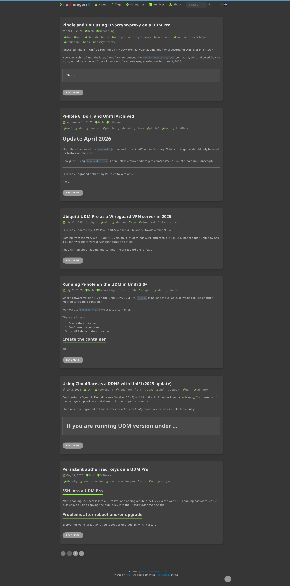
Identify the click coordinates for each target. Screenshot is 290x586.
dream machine (92, 481)
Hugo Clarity (163, 574)
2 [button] (75, 553)
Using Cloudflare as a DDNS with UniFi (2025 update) (117, 383)
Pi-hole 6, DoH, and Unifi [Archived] (99, 116)
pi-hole (110, 128)
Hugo (129, 574)
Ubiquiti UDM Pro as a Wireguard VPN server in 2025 (117, 216)
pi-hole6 (125, 128)
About (177, 4)
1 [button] (69, 553)
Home (102, 4)
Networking (107, 31)
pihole (140, 128)
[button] (63, 553)
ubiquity (71, 481)
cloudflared (163, 37)
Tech (91, 31)
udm (106, 37)
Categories (137, 4)
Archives (158, 4)
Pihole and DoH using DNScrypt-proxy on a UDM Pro (117, 25)
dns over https (196, 37)
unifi (79, 37)
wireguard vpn (169, 222)
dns (68, 37)
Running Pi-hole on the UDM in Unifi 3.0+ (105, 284)
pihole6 (154, 128)
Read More (73, 92)
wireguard (148, 222)
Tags (118, 4)
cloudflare (73, 42)
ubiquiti (92, 37)
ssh (170, 481)
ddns (150, 389)
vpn (133, 222)
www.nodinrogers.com (154, 571)
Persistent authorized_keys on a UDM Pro (105, 469)
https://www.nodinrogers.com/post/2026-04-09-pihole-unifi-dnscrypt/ (166, 161)
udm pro (120, 37)
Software (115, 122)
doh (179, 37)
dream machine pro (122, 481)
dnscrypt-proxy (141, 37)
